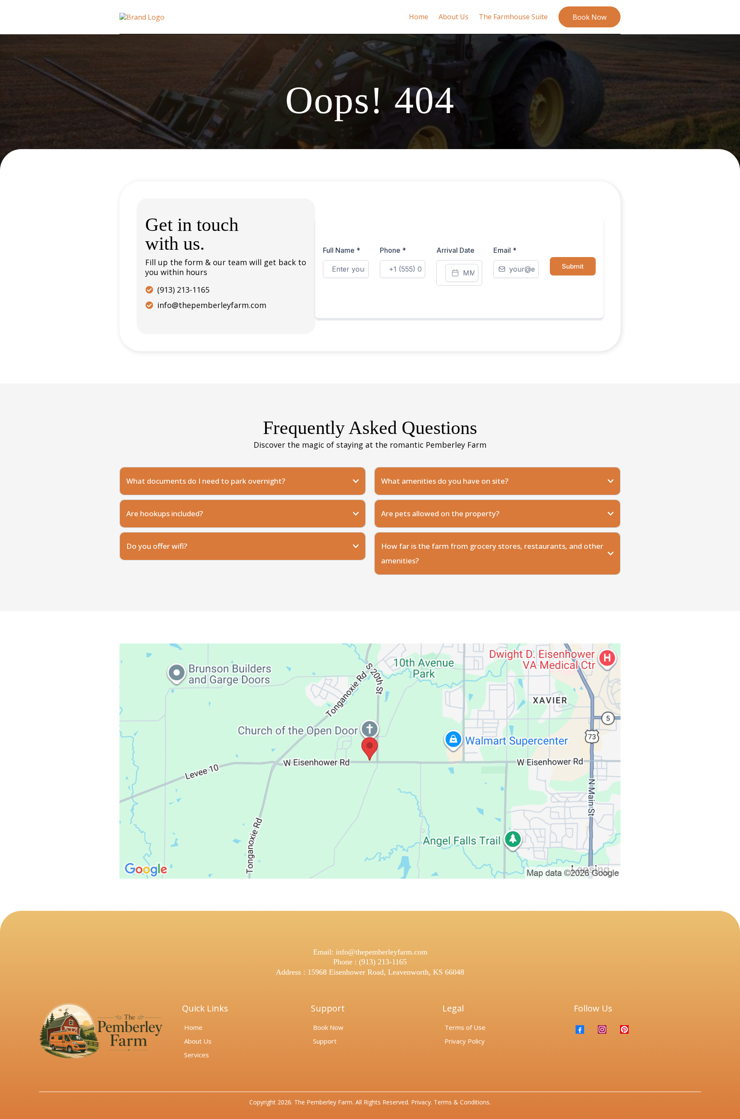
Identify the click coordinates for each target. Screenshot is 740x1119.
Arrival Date (455, 250)
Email (504, 250)
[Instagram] (602, 1029)
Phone (393, 250)
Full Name (341, 250)
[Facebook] (580, 1029)
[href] (370, 760)
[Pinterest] (624, 1029)
